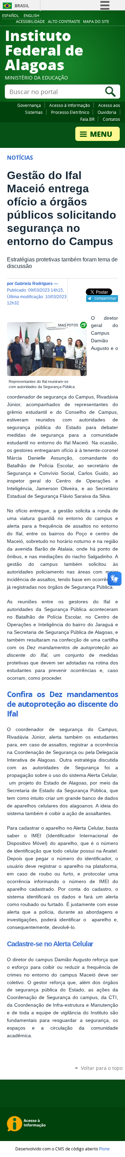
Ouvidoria (107, 112)
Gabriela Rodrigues (34, 283)
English (31, 15)
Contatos (111, 119)
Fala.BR (87, 119)
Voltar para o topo (102, 1068)
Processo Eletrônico (70, 112)
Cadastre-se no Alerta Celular (50, 944)
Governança (29, 105)
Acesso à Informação (69, 105)
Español (10, 15)
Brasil (22, 6)
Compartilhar (105, 298)
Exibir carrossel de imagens (72, 325)
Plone (104, 1148)
